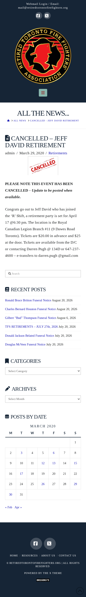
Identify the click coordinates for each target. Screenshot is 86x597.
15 (75, 463)
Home (14, 555)
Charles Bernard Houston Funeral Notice (30, 309)
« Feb (8, 507)
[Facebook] (38, 15)
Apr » (18, 507)
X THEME (55, 573)
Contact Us (67, 555)
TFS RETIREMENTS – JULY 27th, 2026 (31, 326)
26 (43, 484)
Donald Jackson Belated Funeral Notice (29, 335)
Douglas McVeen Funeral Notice (25, 344)
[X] (47, 15)
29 (75, 484)
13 (53, 463)
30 (10, 494)
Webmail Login (37, 3)
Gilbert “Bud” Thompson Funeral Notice (30, 318)
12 (43, 463)
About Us (48, 555)
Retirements (58, 153)
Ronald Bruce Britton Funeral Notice (28, 300)
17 (21, 473)
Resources (30, 555)
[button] (43, 93)
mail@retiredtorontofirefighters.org (43, 7)
